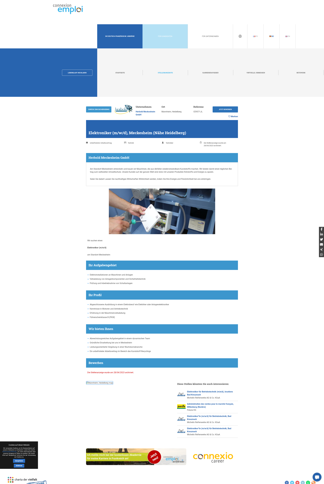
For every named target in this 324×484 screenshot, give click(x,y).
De (272, 36)
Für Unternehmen (210, 36)
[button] (317, 477)
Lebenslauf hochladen (77, 73)
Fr (256, 36)
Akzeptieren (19, 461)
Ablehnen (19, 466)
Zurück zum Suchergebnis (98, 109)
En (288, 36)
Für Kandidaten (165, 36)
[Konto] (240, 36)
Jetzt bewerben (225, 109)
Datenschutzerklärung (9, 452)
